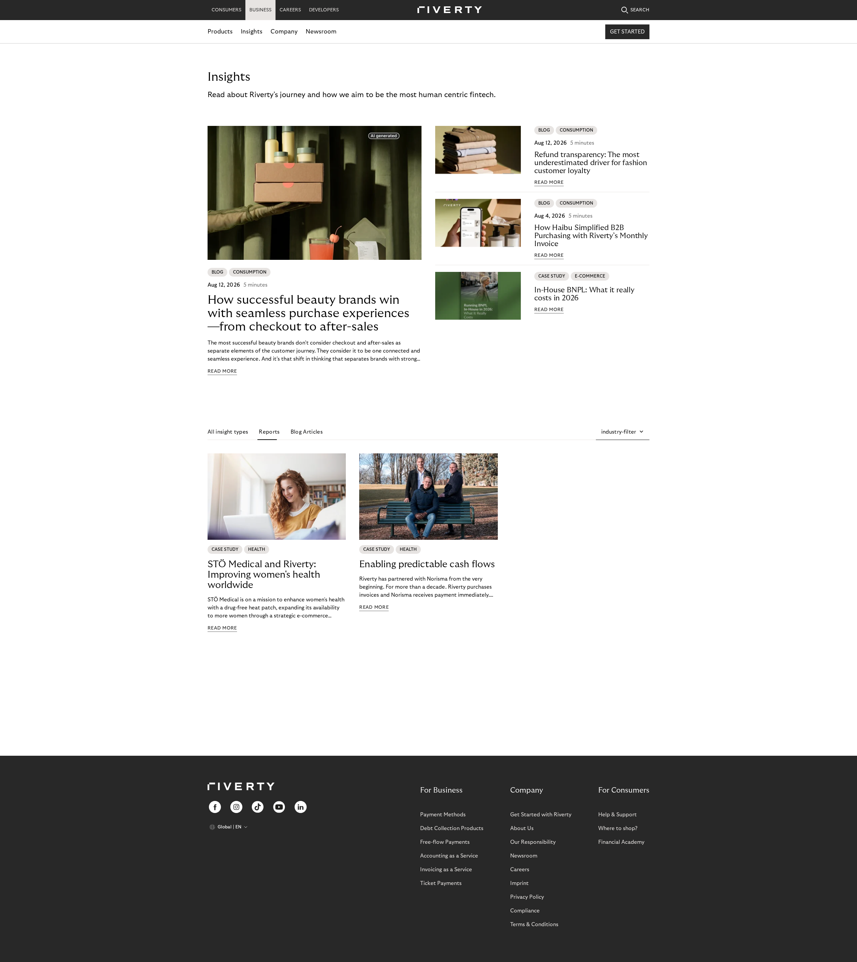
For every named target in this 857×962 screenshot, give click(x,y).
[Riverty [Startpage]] (447, 10)
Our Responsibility (533, 842)
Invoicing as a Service (446, 869)
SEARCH (639, 10)
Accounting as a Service (449, 856)
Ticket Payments (441, 883)
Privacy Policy (527, 897)
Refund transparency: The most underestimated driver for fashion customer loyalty (590, 162)
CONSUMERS (226, 10)
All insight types (228, 432)
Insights (251, 31)
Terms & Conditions (534, 924)
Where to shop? (617, 828)
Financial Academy (621, 842)
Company (284, 31)
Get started (627, 31)
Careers (519, 869)
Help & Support (617, 814)
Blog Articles (307, 432)
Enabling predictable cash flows (427, 564)
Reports (269, 432)
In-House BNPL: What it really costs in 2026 (584, 294)
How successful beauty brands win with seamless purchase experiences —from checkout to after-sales (308, 313)
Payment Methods (443, 814)
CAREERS (290, 10)
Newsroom (321, 31)
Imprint (519, 883)
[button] (622, 432)
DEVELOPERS (324, 10)
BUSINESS (260, 10)
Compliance (525, 910)
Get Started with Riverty (540, 814)
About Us (522, 828)
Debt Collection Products (451, 828)
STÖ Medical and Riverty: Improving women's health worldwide (264, 575)
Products (220, 31)
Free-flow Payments (445, 842)
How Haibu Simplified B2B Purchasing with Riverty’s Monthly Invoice (591, 235)
